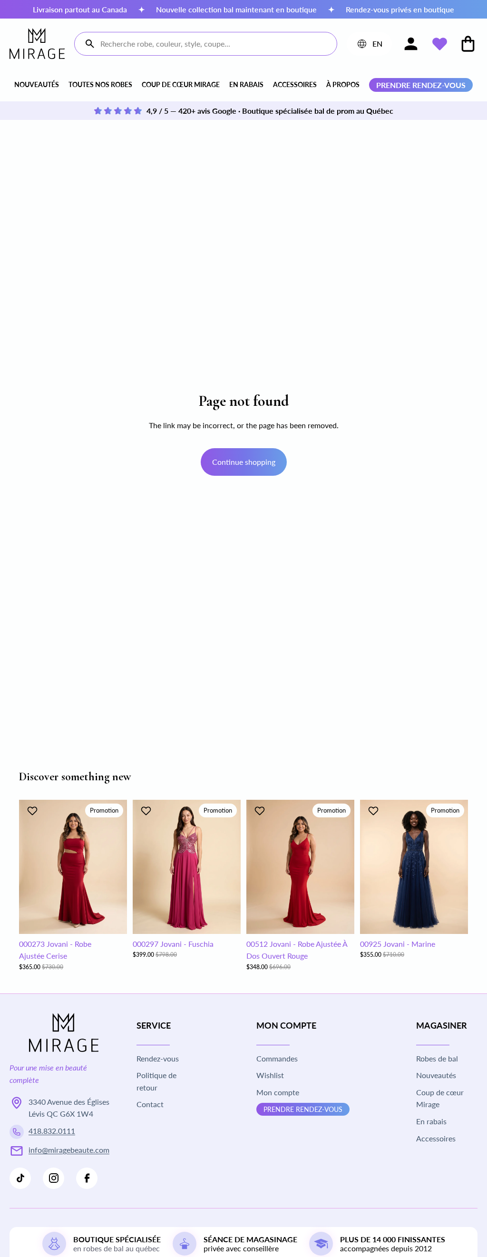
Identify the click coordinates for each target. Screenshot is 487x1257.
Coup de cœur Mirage (181, 84)
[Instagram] (53, 1178)
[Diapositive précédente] (29, 866)
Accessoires (295, 84)
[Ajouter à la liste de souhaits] (33, 811)
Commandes (277, 1058)
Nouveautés (36, 84)
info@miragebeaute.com (69, 1149)
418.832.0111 (52, 1130)
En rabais (246, 84)
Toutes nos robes (100, 84)
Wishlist (270, 1075)
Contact (150, 1104)
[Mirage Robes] (37, 43)
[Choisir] (112, 919)
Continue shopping (243, 461)
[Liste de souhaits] (439, 43)
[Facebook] (86, 1178)
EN (369, 45)
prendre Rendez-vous (302, 1109)
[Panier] (467, 43)
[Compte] (410, 43)
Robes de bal (437, 1058)
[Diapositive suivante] (116, 866)
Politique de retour (156, 1081)
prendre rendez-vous (421, 84)
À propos (343, 84)
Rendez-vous (157, 1058)
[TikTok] (20, 1178)
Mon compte (277, 1092)
